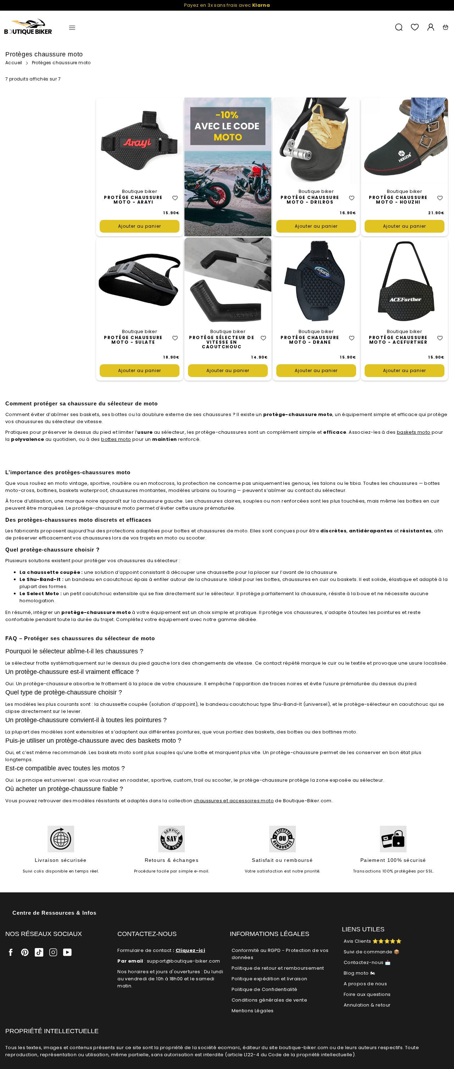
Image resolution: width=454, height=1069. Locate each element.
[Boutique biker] (28, 27)
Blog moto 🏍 (359, 973)
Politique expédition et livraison (270, 978)
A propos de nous (365, 983)
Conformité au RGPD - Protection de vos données (280, 954)
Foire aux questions (367, 994)
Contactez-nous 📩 (367, 962)
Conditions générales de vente (270, 1000)
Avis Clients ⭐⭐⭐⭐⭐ (373, 941)
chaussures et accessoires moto (234, 800)
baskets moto (414, 432)
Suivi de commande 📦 (372, 951)
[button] (175, 198)
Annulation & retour (367, 1005)
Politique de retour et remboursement (278, 968)
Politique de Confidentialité (265, 989)
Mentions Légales (253, 1010)
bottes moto (116, 439)
